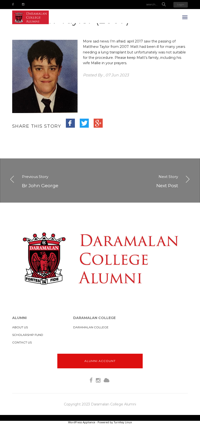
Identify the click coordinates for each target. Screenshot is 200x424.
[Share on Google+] (101, 126)
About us (20, 327)
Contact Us (22, 342)
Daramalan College (91, 327)
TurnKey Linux (123, 422)
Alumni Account (100, 361)
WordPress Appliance (81, 422)
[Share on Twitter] (87, 126)
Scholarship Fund (27, 335)
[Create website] (107, 380)
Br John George (40, 181)
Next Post (167, 181)
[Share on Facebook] (73, 126)
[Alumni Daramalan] (30, 17)
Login (180, 4)
